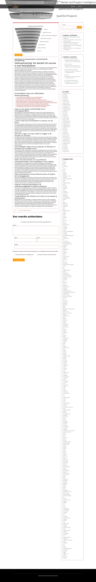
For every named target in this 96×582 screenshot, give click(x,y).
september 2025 (66, 108)
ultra (64, 506)
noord (64, 398)
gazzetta (65, 304)
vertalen (65, 519)
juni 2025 (65, 112)
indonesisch (65, 337)
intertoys (65, 339)
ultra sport (65, 508)
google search (66, 315)
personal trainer (66, 414)
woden (64, 546)
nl (63, 394)
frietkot (65, 288)
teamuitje (65, 480)
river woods (65, 426)
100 (64, 160)
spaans (64, 448)
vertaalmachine (66, 517)
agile (64, 180)
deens (64, 246)
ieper (64, 336)
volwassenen (66, 533)
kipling (64, 357)
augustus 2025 (66, 110)
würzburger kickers (67, 548)
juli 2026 (65, 94)
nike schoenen (66, 393)
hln (64, 328)
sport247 (65, 469)
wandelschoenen (67, 537)
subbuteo (65, 474)
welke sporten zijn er (67, 540)
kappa (64, 346)
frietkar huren (66, 286)
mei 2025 (65, 114)
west (64, 541)
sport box (65, 456)
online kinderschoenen (68, 407)
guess (64, 318)
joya (64, 344)
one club (65, 404)
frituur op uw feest (67, 296)
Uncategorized (28, 11)
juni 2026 (65, 96)
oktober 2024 (66, 123)
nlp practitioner (66, 397)
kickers (64, 353)
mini (64, 379)
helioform (65, 325)
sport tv (65, 463)
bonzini (65, 212)
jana (64, 343)
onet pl (64, 405)
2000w (64, 162)
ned (64, 383)
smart (64, 439)
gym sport (65, 319)
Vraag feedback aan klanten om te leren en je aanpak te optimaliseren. (31, 106)
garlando (65, 301)
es (63, 260)
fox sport (65, 282)
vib (64, 522)
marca (64, 369)
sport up (65, 465)
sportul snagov (66, 473)
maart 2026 (65, 100)
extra (64, 266)
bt (63, 218)
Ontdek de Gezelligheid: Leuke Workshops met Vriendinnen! (72, 40)
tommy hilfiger (66, 494)
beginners (65, 205)
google (64, 314)
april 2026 (65, 99)
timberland (65, 490)
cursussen (65, 241)
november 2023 (66, 139)
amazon (65, 187)
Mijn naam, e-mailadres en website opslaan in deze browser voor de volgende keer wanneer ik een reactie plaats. (36, 251)
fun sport (65, 300)
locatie (64, 364)
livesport (65, 362)
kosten (64, 358)
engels (64, 257)
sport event (65, 459)
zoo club (65, 556)
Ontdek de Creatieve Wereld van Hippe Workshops (71, 38)
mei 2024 (65, 130)
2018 (64, 163)
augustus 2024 (66, 126)
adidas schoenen (67, 176)
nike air (65, 390)
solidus (64, 447)
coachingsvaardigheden (68, 235)
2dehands (65, 166)
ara (64, 189)
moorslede (65, 380)
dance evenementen (67, 243)
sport (64, 450)
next (64, 387)
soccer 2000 (66, 444)
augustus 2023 (66, 143)
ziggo (64, 552)
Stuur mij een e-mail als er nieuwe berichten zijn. (47, 254)
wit (64, 544)
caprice (65, 225)
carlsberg (65, 227)
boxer (64, 214)
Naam (15, 237)
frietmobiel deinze (67, 290)
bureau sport (66, 224)
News (66, 75)
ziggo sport (65, 553)
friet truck (65, 285)
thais (64, 487)
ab (63, 170)
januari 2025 (66, 119)
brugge (64, 217)
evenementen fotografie (68, 264)
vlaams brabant (66, 530)
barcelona (65, 203)
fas (64, 268)
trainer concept (66, 499)
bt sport (65, 220)
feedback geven (66, 270)
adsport (65, 177)
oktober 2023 (66, 140)
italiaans (65, 340)
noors (64, 400)
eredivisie (65, 259)
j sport (64, 342)
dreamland (65, 249)
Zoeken (64, 24)
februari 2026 (66, 101)
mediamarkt (66, 372)
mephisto (65, 375)
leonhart (65, 360)
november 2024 (66, 122)
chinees (65, 228)
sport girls (65, 461)
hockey (64, 329)
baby (64, 202)
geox (64, 307)
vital (64, 528)
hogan (64, 331)
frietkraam (65, 289)
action (64, 171)
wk (64, 545)
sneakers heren (66, 443)
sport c (64, 458)
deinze (64, 248)
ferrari (64, 271)
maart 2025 (65, 117)
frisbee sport (66, 293)
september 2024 (66, 125)
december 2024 (66, 121)
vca (64, 515)
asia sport (65, 195)
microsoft (65, 378)
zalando (65, 551)
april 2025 (65, 115)
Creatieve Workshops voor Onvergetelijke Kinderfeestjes (72, 49)
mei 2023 (65, 147)
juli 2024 (65, 128)
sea (64, 433)
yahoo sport (65, 549)
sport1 (64, 468)
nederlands (65, 385)
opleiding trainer (66, 409)
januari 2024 (66, 136)
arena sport (65, 192)
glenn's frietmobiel (67, 313)
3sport (64, 169)
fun (64, 299)
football (65, 278)
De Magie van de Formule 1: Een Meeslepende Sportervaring (72, 82)
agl (64, 181)
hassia (64, 322)
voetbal (65, 531)
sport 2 (64, 452)
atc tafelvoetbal (66, 198)
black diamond (66, 210)
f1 (63, 267)
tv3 (64, 505)
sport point (65, 462)
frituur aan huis (66, 295)
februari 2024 (66, 135)
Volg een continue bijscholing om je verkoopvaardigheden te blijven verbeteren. (33, 105)
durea (64, 253)
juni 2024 (65, 129)
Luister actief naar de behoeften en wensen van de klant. (28, 98)
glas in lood (65, 311)
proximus (65, 425)
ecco (64, 254)
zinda (64, 555)
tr (63, 497)
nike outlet (65, 391)
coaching (65, 234)
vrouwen (65, 534)
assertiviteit (65, 196)
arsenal (65, 194)
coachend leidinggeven (68, 231)
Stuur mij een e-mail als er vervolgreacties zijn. (25, 254)
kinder (64, 354)
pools (64, 419)
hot (64, 333)
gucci (64, 317)
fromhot (65, 297)
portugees (65, 422)
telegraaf (65, 483)
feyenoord (65, 272)
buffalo (65, 223)
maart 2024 (65, 133)
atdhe (64, 199)
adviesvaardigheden (67, 178)
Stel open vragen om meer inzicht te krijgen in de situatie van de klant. (31, 99)
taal (64, 476)
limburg (65, 361)
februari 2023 (66, 151)
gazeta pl (65, 303)
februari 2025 (66, 118)
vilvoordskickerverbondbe (70, 58)
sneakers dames (66, 441)
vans (64, 513)
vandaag (65, 512)
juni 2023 (65, 146)
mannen (65, 368)
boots (64, 213)
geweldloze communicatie (69, 308)
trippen (65, 502)
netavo (64, 386)
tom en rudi (66, 492)
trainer (64, 498)
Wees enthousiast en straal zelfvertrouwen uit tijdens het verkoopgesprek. (32, 103)
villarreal (65, 524)
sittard (64, 434)
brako (64, 216)
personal (65, 412)
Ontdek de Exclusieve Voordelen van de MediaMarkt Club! (73, 72)
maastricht (65, 365)
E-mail (38, 237)
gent (64, 306)
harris (64, 321)
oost (64, 408)
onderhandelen (66, 403)
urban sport (66, 510)
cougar (64, 236)
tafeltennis (65, 479)
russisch (65, 429)
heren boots (66, 326)
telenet (64, 484)
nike (64, 389)
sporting (65, 472)
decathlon (65, 245)
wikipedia (65, 542)
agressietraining (66, 182)
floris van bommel (67, 275)
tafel (64, 477)
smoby (64, 440)
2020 (64, 164)
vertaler (65, 520)
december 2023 (66, 137)
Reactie (14, 225)
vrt (64, 535)
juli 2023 (65, 144)
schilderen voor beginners (69, 430)
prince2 (65, 423)
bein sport (65, 206)
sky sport (65, 437)
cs (63, 239)
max (64, 371)
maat (64, 367)
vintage (64, 526)
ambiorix (65, 188)
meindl (64, 373)
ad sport (65, 173)
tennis (64, 486)
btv (64, 221)
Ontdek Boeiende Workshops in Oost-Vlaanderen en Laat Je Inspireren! (71, 43)
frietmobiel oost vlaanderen (69, 292)
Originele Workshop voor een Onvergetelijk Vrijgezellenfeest (72, 46)
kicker (64, 350)
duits (64, 250)
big (64, 209)
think (64, 488)
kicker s (65, 351)
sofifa (64, 445)
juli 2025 (65, 111)
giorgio (64, 310)
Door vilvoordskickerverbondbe (25, 210)
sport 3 (64, 455)
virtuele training (66, 527)
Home (21, 11)
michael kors (66, 376)
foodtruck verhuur (67, 277)
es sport (65, 261)
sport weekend (66, 466)
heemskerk (65, 324)
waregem (65, 538)
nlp (64, 396)
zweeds (65, 558)
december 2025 (66, 104)
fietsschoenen (66, 274)
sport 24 (65, 454)
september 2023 (66, 141)
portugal (65, 421)
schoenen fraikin (67, 432)
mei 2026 (65, 97)
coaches (65, 232)
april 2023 (65, 148)
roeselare (65, 427)
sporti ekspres (66, 470)
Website (16, 244)
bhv (64, 207)
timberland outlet (67, 491)
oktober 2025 (66, 107)
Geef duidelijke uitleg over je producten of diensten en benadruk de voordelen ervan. (34, 101)
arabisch (65, 191)
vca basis (65, 516)
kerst (64, 349)
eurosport (65, 263)
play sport (65, 416)
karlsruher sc (66, 347)
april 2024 (65, 132)
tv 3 (64, 504)
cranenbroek (66, 238)
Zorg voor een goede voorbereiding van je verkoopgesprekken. (29, 97)
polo (64, 418)
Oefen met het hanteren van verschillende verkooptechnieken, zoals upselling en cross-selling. (36, 102)
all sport (65, 185)
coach (64, 230)
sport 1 (64, 451)
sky (64, 436)
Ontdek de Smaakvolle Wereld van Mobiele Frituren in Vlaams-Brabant (73, 61)
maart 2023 (65, 150)
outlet (64, 411)
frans (64, 283)
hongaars (65, 332)
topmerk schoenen (67, 495)
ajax (64, 184)
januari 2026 (66, 103)
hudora (65, 335)
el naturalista (66, 256)
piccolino (65, 415)
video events (66, 523)
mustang (65, 382)
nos (64, 401)
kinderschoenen (66, 355)
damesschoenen (66, 242)
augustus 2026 (66, 93)
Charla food (67, 64)
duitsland (65, 252)
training (65, 501)
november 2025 (66, 105)
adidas (64, 174)
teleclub (65, 481)
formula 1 (65, 279)
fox (64, 281)
